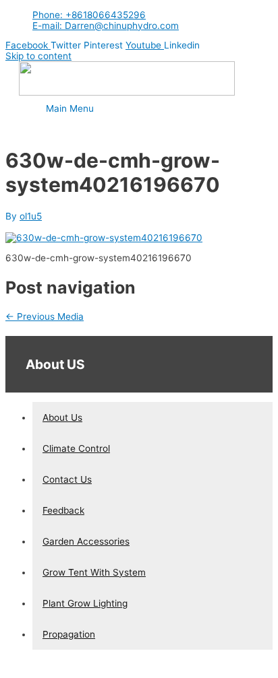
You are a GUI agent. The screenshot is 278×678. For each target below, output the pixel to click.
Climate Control (76, 448)
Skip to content (38, 55)
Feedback (63, 510)
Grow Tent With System (94, 572)
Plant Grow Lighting (85, 603)
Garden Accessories (86, 541)
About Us (62, 417)
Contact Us (67, 479)
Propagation (69, 634)
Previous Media (44, 316)
